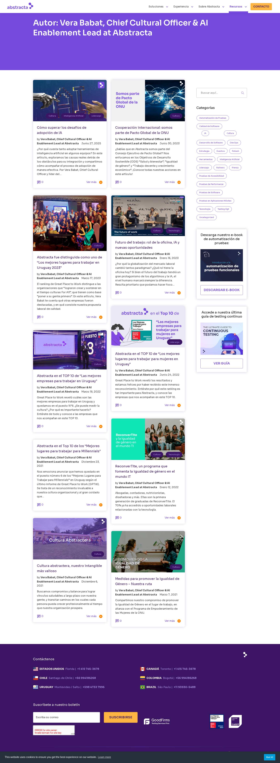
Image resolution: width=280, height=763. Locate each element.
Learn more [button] (104, 757)
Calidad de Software (209, 126)
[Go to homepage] (20, 5)
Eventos (221, 151)
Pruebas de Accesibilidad (211, 176)
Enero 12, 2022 (169, 487)
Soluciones (156, 6)
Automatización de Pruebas (212, 118)
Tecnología (174, 230)
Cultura (52, 116)
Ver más (94, 182)
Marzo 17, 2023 (91, 278)
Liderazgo (96, 116)
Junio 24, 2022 (169, 374)
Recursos (236, 6)
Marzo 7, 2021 (168, 594)
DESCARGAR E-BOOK (222, 290)
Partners (220, 167)
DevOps (234, 142)
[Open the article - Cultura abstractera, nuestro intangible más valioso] (70, 538)
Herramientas (206, 159)
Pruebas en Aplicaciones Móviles (215, 201)
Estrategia (204, 151)
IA (205, 133)
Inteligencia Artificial (73, 116)
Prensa (235, 167)
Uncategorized (206, 217)
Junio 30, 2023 (170, 143)
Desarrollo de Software (211, 142)
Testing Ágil (223, 209)
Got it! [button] (269, 757)
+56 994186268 (85, 678)
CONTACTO (261, 6)
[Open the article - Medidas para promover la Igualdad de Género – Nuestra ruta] (148, 551)
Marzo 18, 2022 (91, 391)
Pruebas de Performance (211, 184)
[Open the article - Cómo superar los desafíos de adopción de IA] (70, 100)
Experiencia (181, 6)
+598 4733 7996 (94, 687)
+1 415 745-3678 (88, 669)
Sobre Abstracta (209, 6)
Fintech (235, 151)
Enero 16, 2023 (169, 258)
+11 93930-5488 (185, 687)
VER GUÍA (222, 363)
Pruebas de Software (209, 192)
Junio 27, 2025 (91, 143)
